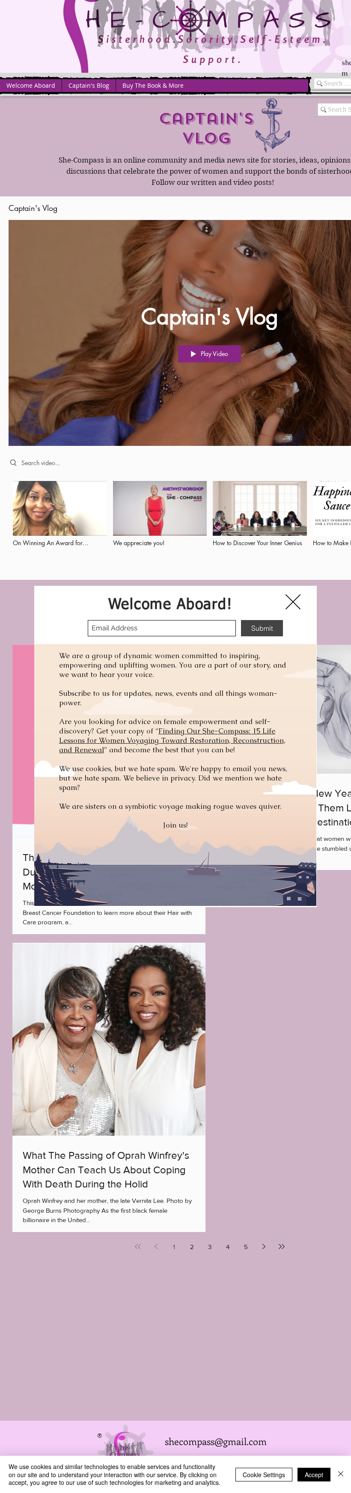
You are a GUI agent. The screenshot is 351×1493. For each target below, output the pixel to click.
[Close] (341, 1474)
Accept (314, 1474)
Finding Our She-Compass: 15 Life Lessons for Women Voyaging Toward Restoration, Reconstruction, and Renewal (172, 740)
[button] (293, 601)
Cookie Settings (264, 1474)
